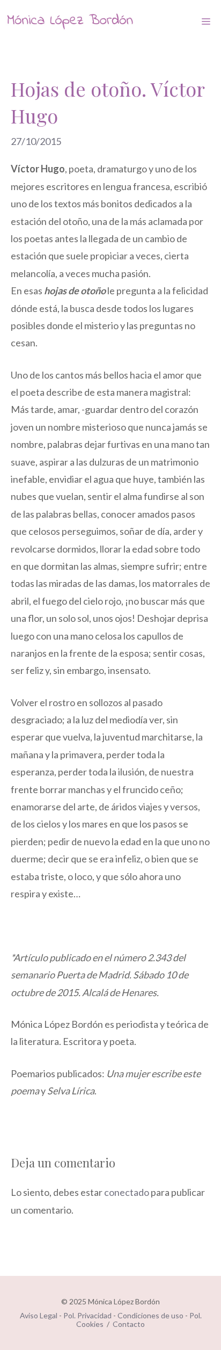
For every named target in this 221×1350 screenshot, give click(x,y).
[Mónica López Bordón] (69, 21)
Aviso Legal (38, 1315)
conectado (126, 1192)
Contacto (129, 1324)
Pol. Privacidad (87, 1315)
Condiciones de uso (150, 1315)
